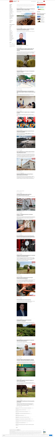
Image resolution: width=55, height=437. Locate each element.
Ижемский (11, 40)
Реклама (10, 22)
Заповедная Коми (11, 16)
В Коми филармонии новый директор (24, 299)
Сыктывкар (11, 25)
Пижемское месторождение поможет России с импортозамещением (25, 131)
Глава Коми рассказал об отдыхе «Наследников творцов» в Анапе (25, 71)
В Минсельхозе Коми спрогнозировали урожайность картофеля (24, 320)
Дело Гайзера (11, 10)
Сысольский (11, 39)
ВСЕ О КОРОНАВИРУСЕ (19, 5)
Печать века (11, 17)
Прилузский (11, 32)
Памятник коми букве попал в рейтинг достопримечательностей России (24, 195)
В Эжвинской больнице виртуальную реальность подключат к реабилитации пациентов (25, 424)
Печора (10, 26)
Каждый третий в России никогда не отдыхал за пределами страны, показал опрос (26, 9)
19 (17, 317)
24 (11, 46)
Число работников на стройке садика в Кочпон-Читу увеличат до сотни (26, 152)
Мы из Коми (11, 12)
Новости (10, 5)
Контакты (10, 21)
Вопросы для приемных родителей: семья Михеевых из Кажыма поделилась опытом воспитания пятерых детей (41, 14)
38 (17, 26)
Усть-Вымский (11, 37)
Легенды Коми (11, 9)
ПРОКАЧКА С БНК (22, 5)
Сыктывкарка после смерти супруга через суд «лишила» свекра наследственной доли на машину (25, 49)
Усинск (10, 28)
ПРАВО (20, 47)
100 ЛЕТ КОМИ (30, 5)
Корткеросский (11, 35)
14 (14, 45)
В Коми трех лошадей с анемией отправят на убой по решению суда (25, 381)
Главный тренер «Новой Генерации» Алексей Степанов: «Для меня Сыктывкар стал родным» (25, 360)
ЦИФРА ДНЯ (25, 5)
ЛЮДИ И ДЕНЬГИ (33, 5)
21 (17, 406)
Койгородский (11, 33)
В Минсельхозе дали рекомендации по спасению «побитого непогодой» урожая (26, 256)
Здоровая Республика (12, 15)
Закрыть (51, 435)
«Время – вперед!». (28, 133)
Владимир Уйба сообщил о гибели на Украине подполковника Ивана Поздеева (25, 29)
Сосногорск (11, 30)
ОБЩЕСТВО (21, 213)
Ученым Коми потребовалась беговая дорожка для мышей (25, 401)
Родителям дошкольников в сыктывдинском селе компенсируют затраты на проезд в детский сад (26, 92)
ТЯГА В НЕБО (28, 5)
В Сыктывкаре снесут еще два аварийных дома (21, 422)
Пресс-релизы (11, 8)
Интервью (11, 6)
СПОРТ (20, 358)
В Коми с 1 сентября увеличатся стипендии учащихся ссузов (25, 215)
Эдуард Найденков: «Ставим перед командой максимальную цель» (23, 413)
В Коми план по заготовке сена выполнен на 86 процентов (22, 411)
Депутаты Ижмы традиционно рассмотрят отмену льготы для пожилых (25, 278)
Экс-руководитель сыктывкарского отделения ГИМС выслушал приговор (25, 340)
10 (11, 45)
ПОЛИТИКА (21, 276)
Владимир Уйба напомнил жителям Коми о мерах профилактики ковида (25, 174)
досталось (22, 258)
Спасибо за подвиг (12, 11)
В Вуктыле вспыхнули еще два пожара (20, 415)
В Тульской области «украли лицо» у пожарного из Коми (26, 112)
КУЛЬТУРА (21, 193)
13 (17, 297)
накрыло (34, 258)
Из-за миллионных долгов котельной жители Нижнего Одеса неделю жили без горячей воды (26, 236)
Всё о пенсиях (11, 13)
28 (14, 46)
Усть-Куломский (11, 36)
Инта (10, 29)
